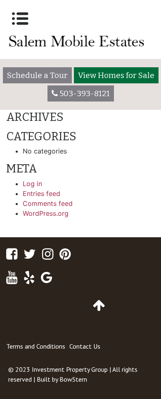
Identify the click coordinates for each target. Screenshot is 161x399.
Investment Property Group (70, 369)
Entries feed (41, 193)
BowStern (73, 379)
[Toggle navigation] (20, 18)
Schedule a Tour (37, 75)
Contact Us (84, 346)
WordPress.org (46, 213)
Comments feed (48, 203)
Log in (32, 183)
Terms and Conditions (35, 346)
